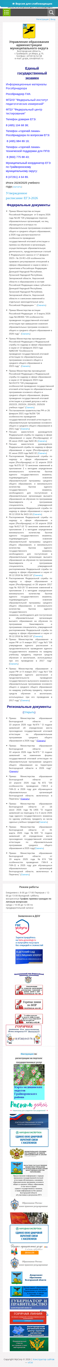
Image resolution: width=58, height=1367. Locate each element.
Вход (53, 19)
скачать (17, 186)
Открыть (29, 712)
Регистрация (42, 19)
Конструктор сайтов (43, 1359)
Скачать (26, 366)
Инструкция (27, 1054)
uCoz (30, 1362)
